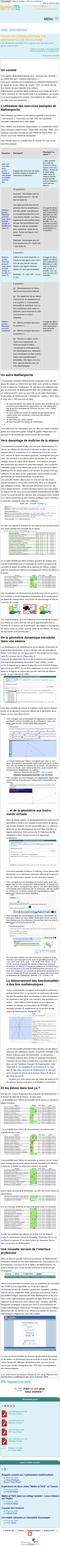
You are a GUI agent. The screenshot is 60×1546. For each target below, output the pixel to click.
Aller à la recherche (34, 1)
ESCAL (31, 1544)
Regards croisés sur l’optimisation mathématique (27, 1475)
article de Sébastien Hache (43, 1240)
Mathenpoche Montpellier (26, 1011)
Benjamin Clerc (51, 56)
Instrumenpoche (30, 832)
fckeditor (18, 1008)
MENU (48, 18)
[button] (57, 18)
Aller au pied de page (51, 3)
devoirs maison (11, 1094)
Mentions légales (34, 1531)
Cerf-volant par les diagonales (21, 653)
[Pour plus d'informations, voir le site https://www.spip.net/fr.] (35, 1542)
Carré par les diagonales (12, 659)
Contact (21, 1531)
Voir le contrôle (35, 141)
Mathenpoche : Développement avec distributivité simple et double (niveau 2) (6, 266)
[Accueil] (30, 10)
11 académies (20, 452)
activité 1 (35, 975)
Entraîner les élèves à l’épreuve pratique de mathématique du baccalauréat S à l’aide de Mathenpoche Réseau (32, 967)
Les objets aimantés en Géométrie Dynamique (26, 1517)
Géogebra (25, 1067)
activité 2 (47, 975)
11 (52, 962)
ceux (10, 136)
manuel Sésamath (14, 973)
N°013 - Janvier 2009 (18, 30)
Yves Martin (11, 1523)
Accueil (4, 30)
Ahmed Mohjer (12, 1492)
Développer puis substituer (50, 167)
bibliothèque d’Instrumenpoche (32, 921)
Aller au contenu (18, 1)
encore (18, 1076)
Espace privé (49, 1531)
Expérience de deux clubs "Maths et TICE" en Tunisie (30, 1486)
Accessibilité (6, 1)
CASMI (7, 1286)
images (31, 1064)
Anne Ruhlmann (13, 1480)
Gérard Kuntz (12, 1513)
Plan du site (10, 1531)
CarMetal (40, 1067)
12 (7, 964)
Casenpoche (19, 1265)
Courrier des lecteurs (13, 1508)
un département (36, 452)
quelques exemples (9, 133)
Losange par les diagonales (21, 656)
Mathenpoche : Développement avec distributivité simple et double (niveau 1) (6, 219)
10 (46, 962)
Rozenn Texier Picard (12, 1482)
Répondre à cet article (19, 1382)
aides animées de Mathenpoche (31, 1070)
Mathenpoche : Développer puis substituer (6, 326)
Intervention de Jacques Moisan (20, 1374)
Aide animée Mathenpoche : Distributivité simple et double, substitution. (6, 173)
